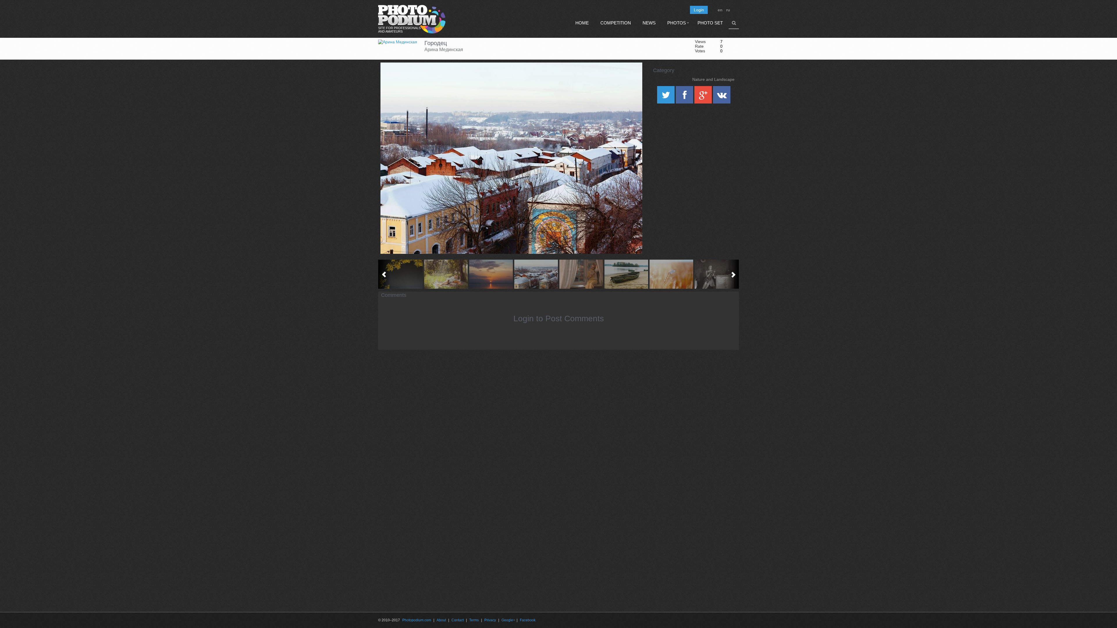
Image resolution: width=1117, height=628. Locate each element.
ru (728, 10)
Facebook (528, 620)
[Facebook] (685, 96)
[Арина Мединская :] (400, 274)
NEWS (649, 22)
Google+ (508, 620)
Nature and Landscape (713, 79)
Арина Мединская (443, 49)
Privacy (490, 620)
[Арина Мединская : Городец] (536, 274)
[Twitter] (666, 96)
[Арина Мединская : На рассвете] (671, 274)
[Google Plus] (703, 96)
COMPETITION (615, 22)
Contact (457, 620)
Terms (474, 620)
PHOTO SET (710, 22)
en (720, 10)
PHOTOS (676, 22)
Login (699, 10)
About (441, 620)
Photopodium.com (416, 620)
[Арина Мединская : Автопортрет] (445, 274)
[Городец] (630, 77)
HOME (582, 22)
